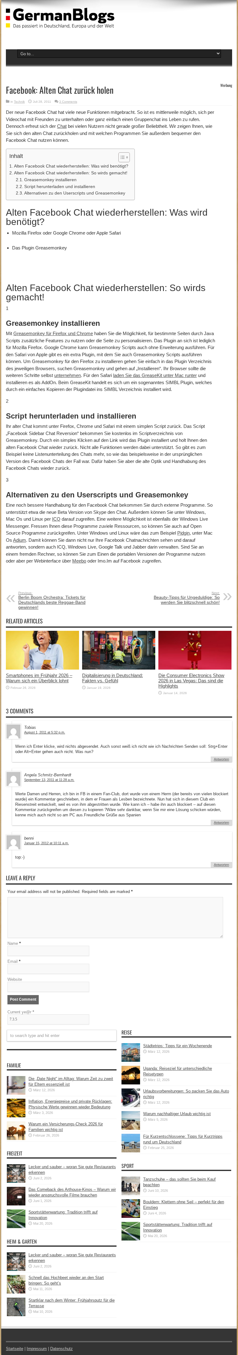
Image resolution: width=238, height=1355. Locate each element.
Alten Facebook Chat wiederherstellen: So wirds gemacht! (70, 172)
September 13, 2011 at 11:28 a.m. (49, 780)
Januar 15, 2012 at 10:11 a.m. (46, 843)
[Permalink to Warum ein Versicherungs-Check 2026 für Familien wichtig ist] (16, 1138)
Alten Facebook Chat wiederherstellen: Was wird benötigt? (71, 166)
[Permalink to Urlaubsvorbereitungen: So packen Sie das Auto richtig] (130, 1105)
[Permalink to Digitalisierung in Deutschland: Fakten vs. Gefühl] (118, 668)
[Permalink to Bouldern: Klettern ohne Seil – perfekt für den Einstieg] (130, 1216)
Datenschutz (61, 1348)
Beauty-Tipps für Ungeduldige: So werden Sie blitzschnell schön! (187, 598)
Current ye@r (20, 1012)
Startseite (14, 1348)
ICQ (56, 519)
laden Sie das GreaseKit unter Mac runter (155, 375)
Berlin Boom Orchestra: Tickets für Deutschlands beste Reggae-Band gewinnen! (52, 600)
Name (12, 943)
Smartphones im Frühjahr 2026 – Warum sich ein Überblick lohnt (39, 678)
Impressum (37, 1348)
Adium (19, 540)
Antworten (221, 759)
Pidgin (183, 533)
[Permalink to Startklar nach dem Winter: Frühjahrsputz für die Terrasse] (16, 1314)
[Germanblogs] (60, 23)
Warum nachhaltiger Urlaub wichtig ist (177, 1113)
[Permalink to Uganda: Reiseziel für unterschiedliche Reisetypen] (130, 1083)
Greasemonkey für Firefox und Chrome (53, 333)
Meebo (79, 560)
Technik (19, 101)
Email (12, 961)
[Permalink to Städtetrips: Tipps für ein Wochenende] (130, 1060)
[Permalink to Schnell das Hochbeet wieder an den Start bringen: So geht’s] (16, 1292)
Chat (62, 126)
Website (14, 979)
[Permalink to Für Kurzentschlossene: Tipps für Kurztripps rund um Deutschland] (130, 1151)
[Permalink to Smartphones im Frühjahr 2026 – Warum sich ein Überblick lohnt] (42, 668)
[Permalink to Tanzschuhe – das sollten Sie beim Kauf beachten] (130, 1193)
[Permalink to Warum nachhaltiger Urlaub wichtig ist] (130, 1128)
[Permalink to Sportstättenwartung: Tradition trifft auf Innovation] (16, 1226)
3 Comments (68, 101)
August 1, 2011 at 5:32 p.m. (44, 732)
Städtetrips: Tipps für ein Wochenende (177, 1045)
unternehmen (67, 375)
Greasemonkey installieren (50, 179)
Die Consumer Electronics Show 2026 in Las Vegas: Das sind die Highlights (191, 681)
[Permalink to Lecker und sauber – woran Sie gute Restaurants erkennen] (16, 1181)
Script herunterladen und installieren (59, 186)
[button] (121, 157)
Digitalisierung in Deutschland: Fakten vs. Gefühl (112, 678)
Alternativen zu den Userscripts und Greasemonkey (74, 193)
